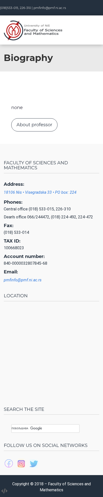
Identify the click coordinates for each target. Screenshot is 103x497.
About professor (34, 124)
